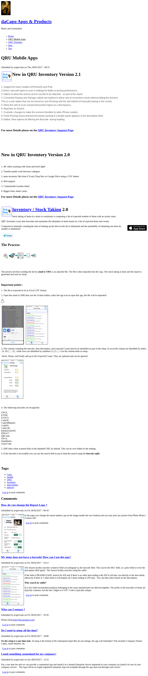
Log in (5, 492)
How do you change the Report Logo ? (24, 504)
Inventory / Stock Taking (36, 209)
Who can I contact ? (13, 609)
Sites (10, 45)
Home (11, 36)
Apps (9, 474)
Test (10, 48)
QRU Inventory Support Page (56, 130)
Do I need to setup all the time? (19, 630)
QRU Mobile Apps (17, 39)
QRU (9, 479)
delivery (10, 487)
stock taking (12, 485)
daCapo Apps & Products (26, 21)
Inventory (11, 482)
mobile (10, 477)
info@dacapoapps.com (23, 620)
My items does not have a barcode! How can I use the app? (36, 557)
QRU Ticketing (15, 42)
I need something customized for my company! (28, 653)
